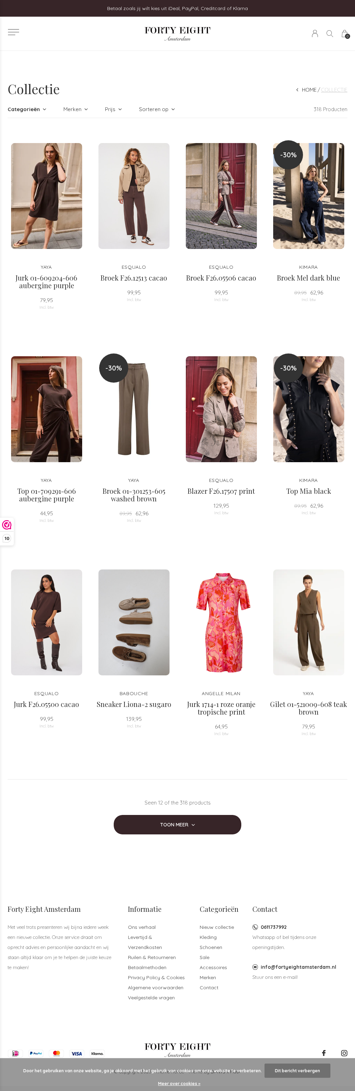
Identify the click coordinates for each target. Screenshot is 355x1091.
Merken (72, 109)
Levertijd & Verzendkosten (145, 942)
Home (309, 89)
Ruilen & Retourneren (152, 957)
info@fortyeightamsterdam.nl (298, 967)
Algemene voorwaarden (155, 987)
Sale (204, 957)
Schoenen (211, 947)
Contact (209, 987)
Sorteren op (153, 109)
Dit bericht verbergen (297, 1070)
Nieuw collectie (217, 927)
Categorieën (24, 109)
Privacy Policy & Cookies (156, 977)
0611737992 (274, 927)
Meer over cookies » (179, 1083)
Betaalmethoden (147, 967)
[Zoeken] (330, 33)
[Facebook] (324, 1053)
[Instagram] (344, 1053)
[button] (13, 32)
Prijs (110, 109)
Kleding (208, 937)
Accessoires (213, 967)
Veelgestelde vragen (151, 997)
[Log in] (315, 33)
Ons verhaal (142, 927)
